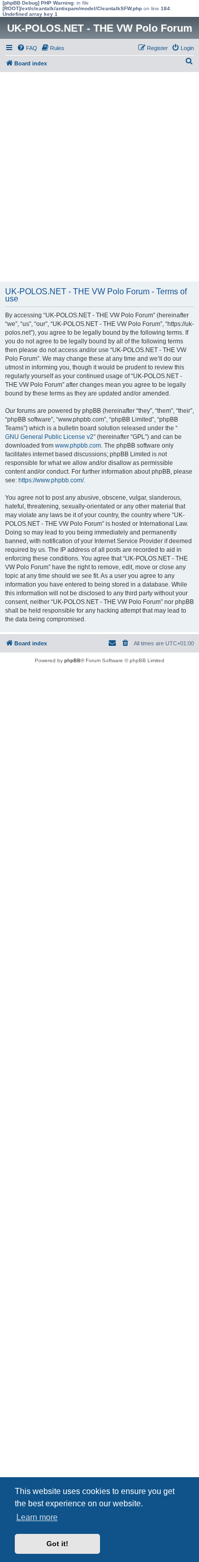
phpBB (72, 660)
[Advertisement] (99, 176)
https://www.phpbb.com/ (51, 480)
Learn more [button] (37, 1517)
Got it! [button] (57, 1544)
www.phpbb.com (78, 445)
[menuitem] (27, 48)
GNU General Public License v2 (49, 436)
